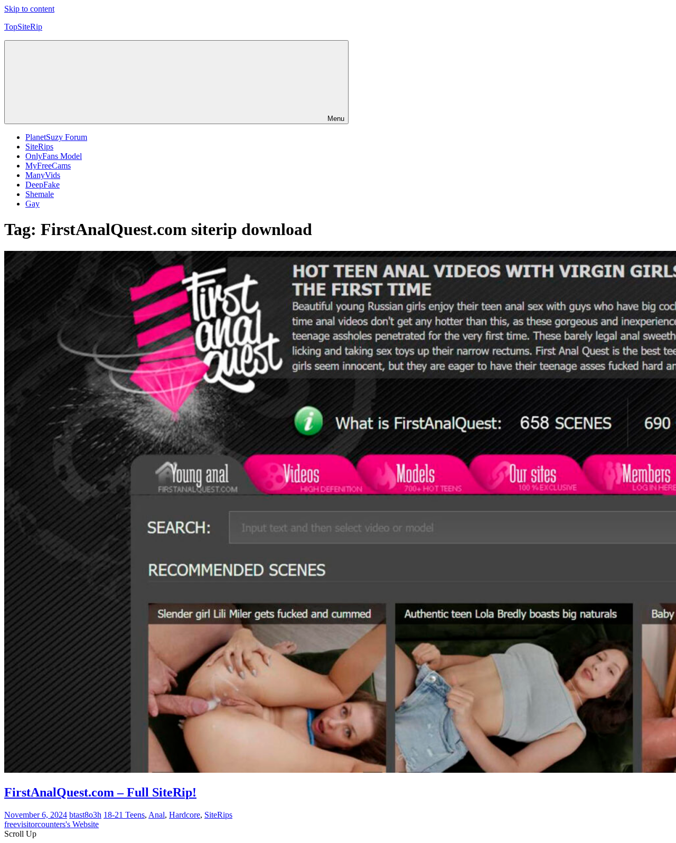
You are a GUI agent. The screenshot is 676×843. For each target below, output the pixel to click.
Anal (156, 814)
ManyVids (42, 175)
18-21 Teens (124, 814)
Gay (32, 203)
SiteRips (39, 146)
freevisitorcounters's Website (51, 824)
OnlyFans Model (53, 156)
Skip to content (29, 8)
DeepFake (42, 184)
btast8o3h (85, 814)
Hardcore (184, 814)
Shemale (39, 194)
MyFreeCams (48, 165)
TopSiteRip (23, 26)
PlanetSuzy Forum (56, 137)
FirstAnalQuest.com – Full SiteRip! (100, 792)
